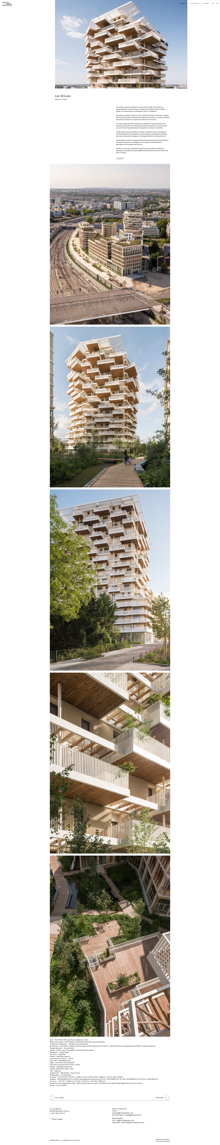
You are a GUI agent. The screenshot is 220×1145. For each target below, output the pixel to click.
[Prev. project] (52, 1097)
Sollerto (167, 1141)
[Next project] (167, 1097)
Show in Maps (57, 1119)
